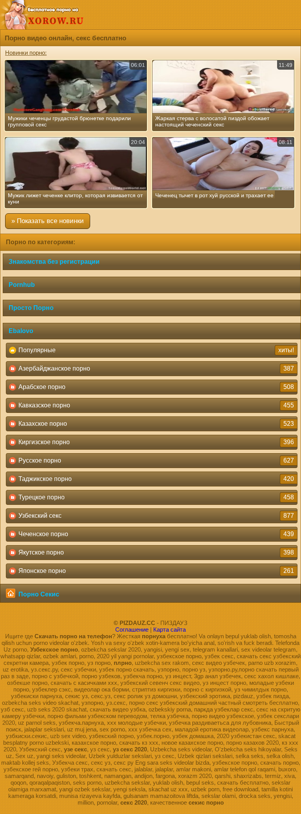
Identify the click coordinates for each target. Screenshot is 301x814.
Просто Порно (31, 307)
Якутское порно (155, 552)
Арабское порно (155, 387)
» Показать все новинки (47, 221)
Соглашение (132, 629)
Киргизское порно (155, 442)
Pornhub (22, 284)
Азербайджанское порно (155, 368)
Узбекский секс (155, 515)
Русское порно (155, 460)
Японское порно (155, 570)
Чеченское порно (155, 534)
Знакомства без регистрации (54, 261)
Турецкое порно (155, 497)
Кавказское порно (155, 405)
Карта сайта (169, 629)
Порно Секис (38, 594)
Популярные (155, 350)
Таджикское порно (155, 478)
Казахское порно (155, 423)
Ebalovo (21, 331)
